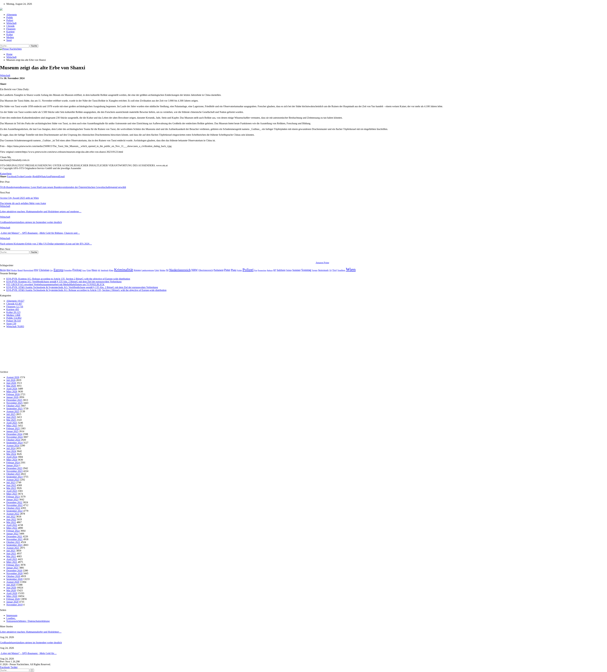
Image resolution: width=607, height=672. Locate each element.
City (51, 270)
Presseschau (262, 270)
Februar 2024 (13, 462)
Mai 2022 (11, 522)
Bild (8, 270)
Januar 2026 (12, 397)
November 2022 (14, 505)
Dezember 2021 (14, 536)
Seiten (289, 270)
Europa (58, 270)
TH (330, 270)
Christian (44, 270)
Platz (233, 270)
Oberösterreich (205, 270)
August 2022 (12, 513)
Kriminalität (123, 269)
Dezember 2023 (14, 468)
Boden (14, 270)
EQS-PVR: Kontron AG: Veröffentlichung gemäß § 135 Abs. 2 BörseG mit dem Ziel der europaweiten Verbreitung (64, 281)
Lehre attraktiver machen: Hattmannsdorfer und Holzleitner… (30, 631)
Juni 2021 (11, 553)
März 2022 (11, 528)
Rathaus (270, 270)
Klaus (111, 270)
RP (274, 270)
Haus (94, 270)
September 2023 (14, 476)
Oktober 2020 (13, 576)
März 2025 (11, 425)
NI (167, 270)
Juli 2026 (10, 380)
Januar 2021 (12, 567)
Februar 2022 (13, 530)
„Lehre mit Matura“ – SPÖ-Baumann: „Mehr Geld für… (28, 653)
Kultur (9, 34)
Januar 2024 (12, 465)
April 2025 (11, 422)
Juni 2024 (11, 451)
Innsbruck (104, 270)
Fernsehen (68, 270)
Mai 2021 (11, 556)
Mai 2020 (11, 590)
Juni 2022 (11, 519)
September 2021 (14, 545)
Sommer (296, 270)
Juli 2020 (10, 584)
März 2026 (11, 391)
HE (99, 270)
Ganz (84, 270)
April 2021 (11, 559)
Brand (20, 270)
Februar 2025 (13, 428)
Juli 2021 (10, 550)
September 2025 (14, 408)
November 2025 (14, 403)
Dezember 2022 (14, 502)
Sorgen (314, 270)
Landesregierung (147, 270)
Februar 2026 (13, 394)
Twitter (14, 667)
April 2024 (11, 457)
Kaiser (3, 173)
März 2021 (11, 562)
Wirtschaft (11, 23)
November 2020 (14, 573)
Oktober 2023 (13, 474)
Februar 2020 (13, 599)
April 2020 (11, 593)
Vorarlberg (341, 270)
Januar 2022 (12, 533)
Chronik (10, 26)
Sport (9, 40)
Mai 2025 (11, 420)
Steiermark (323, 270)
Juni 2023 (11, 485)
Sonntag (306, 270)
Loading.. (11, 618)
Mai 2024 (11, 454)
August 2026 (12, 377)
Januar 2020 (12, 601)
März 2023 (11, 493)
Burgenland (28, 270)
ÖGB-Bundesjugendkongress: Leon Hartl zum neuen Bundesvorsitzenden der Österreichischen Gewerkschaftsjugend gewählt (63, 187)
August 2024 (12, 445)
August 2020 (12, 582)
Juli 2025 (10, 414)
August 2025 (12, 411)
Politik (9, 17)
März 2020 (11, 596)
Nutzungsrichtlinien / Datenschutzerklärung (28, 621)
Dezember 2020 (14, 570)
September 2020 (14, 579)
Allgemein (11, 14)
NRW (194, 270)
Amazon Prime (322, 262)
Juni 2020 (11, 587)
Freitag (77, 270)
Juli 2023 (10, 482)
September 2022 (14, 511)
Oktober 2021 (13, 542)
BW (36, 270)
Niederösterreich (180, 270)
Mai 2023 (11, 488)
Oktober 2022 (13, 508)
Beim (3, 270)
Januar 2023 (12, 499)
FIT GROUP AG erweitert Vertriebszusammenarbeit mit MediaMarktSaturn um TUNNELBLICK (55, 284)
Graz (89, 270)
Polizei (9, 20)
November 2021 (14, 539)
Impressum (11, 615)
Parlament (219, 270)
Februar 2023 (13, 496)
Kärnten (137, 270)
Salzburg (281, 270)
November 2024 (14, 437)
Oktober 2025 (13, 405)
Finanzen (10, 28)
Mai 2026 (11, 385)
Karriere (10, 31)
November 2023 (14, 471)
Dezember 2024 (14, 434)
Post (255, 270)
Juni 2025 (11, 417)
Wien (351, 269)
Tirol (334, 270)
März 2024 (11, 459)
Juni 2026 (11, 383)
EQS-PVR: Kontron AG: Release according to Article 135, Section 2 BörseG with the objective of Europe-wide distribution (68, 278)
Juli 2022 (10, 516)
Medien (10, 37)
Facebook (5, 667)
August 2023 (12, 479)
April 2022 (11, 525)
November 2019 (14, 604)
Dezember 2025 (14, 400)
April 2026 (11, 388)
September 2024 (14, 442)
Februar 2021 (13, 565)
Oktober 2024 (13, 439)
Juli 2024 (10, 448)
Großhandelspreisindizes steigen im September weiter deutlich (31, 642)
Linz (157, 270)
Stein (9, 173)
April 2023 (11, 491)
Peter (227, 270)
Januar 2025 (12, 431)
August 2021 (12, 547)
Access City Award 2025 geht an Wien (19, 198)
